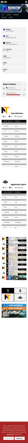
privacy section (10, 434)
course (9, 15)
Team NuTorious (17, 113)
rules (11, 17)
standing (16, 15)
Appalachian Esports (18, 184)
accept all (19, 438)
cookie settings (9, 438)
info (3, 15)
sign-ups (4, 17)
